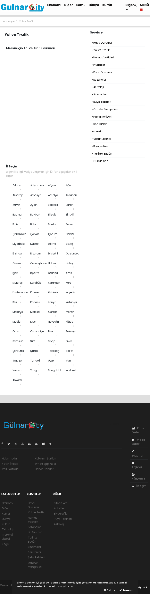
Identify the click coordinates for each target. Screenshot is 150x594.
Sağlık (5, 544)
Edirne (52, 244)
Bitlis (15, 224)
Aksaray (17, 195)
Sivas (69, 341)
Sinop (51, 341)
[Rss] (38, 444)
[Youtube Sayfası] (24, 444)
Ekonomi (54, 5)
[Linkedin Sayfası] (31, 444)
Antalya (53, 195)
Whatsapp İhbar (45, 464)
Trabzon (17, 361)
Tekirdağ (53, 351)
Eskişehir (53, 253)
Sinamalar (100, 94)
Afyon (52, 185)
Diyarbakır (18, 244)
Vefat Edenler (102, 139)
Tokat (69, 351)
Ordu (15, 331)
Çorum (52, 234)
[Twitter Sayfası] (10, 444)
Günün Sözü (101, 161)
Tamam (127, 590)
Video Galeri (138, 442)
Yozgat (35, 370)
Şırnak (34, 351)
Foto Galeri (138, 430)
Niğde (69, 322)
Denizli (70, 234)
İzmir (69, 273)
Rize (50, 331)
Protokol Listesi (7, 537)
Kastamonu (20, 292)
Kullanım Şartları (45, 458)
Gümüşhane (38, 263)
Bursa (69, 224)
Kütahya (71, 302)
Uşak (51, 361)
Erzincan (17, 253)
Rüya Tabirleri (102, 102)
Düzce (34, 244)
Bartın (69, 205)
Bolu (33, 224)
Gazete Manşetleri (105, 109)
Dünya (94, 5)
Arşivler (137, 467)
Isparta (34, 273)
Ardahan (71, 195)
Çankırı (34, 234)
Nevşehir (53, 322)
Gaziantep (72, 253)
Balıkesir (53, 205)
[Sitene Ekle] (51, 444)
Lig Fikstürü (35, 532)
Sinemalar (34, 547)
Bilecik (52, 214)
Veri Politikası (10, 469)
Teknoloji (7, 529)
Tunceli (35, 361)
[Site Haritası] (45, 444)
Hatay (70, 263)
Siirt (32, 341)
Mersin (70, 312)
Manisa (35, 312)
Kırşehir (70, 292)
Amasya (35, 195)
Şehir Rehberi (36, 557)
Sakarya (71, 331)
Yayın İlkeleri (10, 464)
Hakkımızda (9, 458)
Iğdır (15, 273)
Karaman (54, 283)
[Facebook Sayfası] (3, 444)
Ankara (17, 380)
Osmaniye (37, 331)
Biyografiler (100, 146)
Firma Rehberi (102, 117)
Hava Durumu (102, 43)
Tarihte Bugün (102, 154)
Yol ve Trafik (101, 50)
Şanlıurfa (18, 351)
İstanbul (53, 273)
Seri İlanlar (100, 124)
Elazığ (69, 244)
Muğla (16, 322)
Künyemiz (138, 478)
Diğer (68, 5)
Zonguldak (55, 370)
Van (68, 361)
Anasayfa (9, 21)
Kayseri (35, 292)
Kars (68, 283)
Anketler (59, 508)
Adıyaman (37, 185)
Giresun (17, 263)
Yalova (16, 370)
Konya (52, 302)
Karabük (35, 283)
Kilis (14, 302)
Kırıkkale (53, 292)
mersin (98, 131)
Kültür (107, 5)
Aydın (34, 205)
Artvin (16, 205)
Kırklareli (71, 370)
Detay (110, 590)
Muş (33, 322)
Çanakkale (19, 234)
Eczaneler (99, 80)
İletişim (141, 486)
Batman (17, 214)
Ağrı (68, 185)
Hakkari (52, 263)
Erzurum (35, 253)
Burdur (52, 224)
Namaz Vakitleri (103, 57)
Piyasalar (99, 65)
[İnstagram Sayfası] (17, 444)
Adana (16, 185)
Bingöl (70, 214)
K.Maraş (17, 283)
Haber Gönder (44, 469)
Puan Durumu (102, 72)
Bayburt (35, 214)
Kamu (80, 5)
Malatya (17, 312)
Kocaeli (35, 302)
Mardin (52, 312)
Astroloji (98, 87)
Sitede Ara (60, 503)
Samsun (17, 341)
